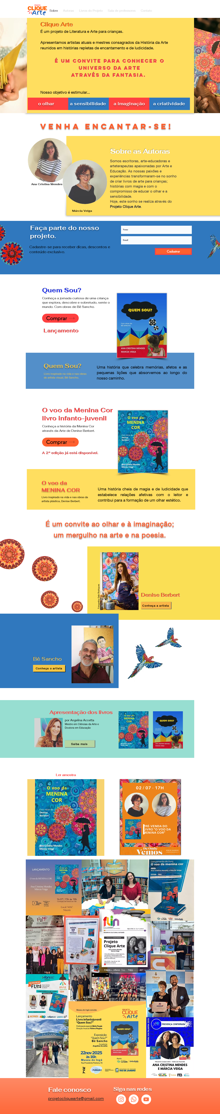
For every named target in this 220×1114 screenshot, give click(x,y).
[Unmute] (130, 850)
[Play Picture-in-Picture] (170, 850)
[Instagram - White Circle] (121, 1099)
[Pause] (124, 850)
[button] (65, 817)
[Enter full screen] (176, 850)
